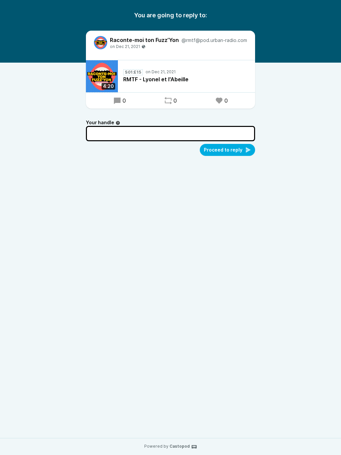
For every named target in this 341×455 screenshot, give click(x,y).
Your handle (100, 122)
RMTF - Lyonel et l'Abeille (155, 79)
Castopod (180, 446)
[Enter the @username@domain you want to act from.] (118, 123)
